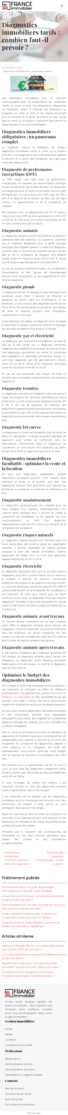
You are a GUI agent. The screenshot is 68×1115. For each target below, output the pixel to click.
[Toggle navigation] (62, 5)
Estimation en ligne (14, 67)
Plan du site (34, 1113)
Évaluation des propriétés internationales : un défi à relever (50, 858)
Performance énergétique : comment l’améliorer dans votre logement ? (18, 858)
